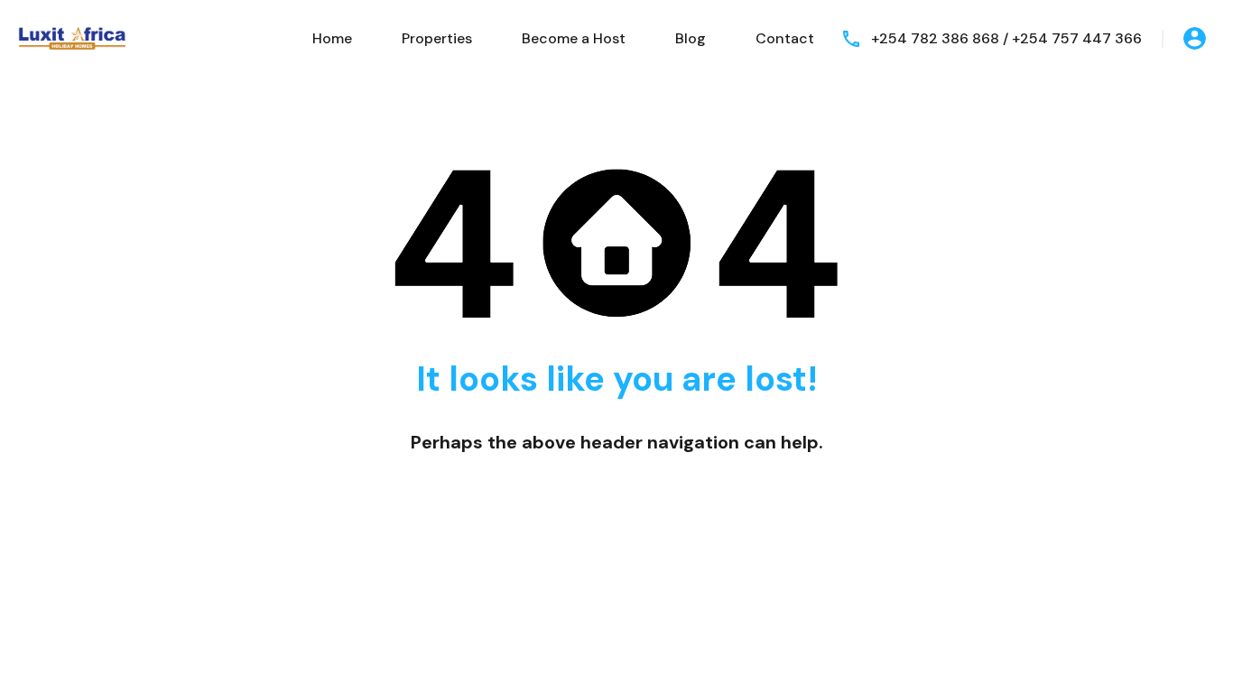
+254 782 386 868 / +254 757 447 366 (1006, 38)
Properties (437, 38)
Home (332, 38)
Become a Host (574, 38)
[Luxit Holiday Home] (72, 37)
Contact (785, 38)
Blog (690, 38)
